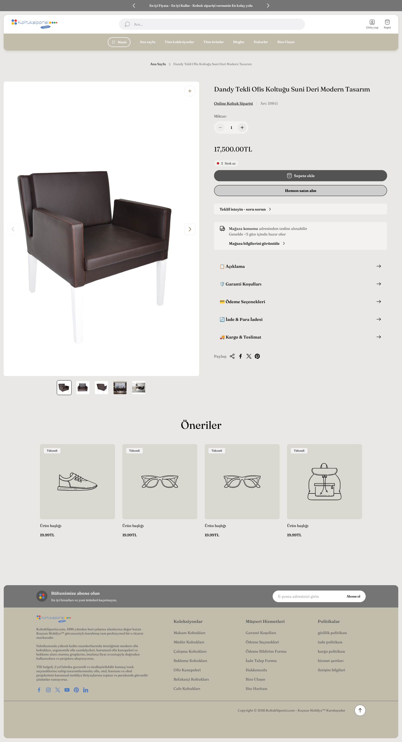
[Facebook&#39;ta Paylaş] (240, 356)
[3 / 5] (101, 387)
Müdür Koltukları (189, 642)
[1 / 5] (64, 387)
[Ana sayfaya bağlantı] (53, 619)
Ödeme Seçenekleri (262, 642)
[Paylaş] (232, 356)
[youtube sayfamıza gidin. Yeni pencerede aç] (67, 690)
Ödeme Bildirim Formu (266, 651)
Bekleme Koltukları (190, 660)
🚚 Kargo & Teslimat (240, 337)
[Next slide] (268, 5)
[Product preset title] (77, 481)
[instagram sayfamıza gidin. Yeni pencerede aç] (48, 690)
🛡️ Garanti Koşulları (240, 284)
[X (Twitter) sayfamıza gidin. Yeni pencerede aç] (57, 690)
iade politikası (330, 642)
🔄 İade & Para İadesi (241, 319)
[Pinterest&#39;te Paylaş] (257, 356)
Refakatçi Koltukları (191, 679)
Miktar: (220, 116)
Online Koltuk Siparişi (233, 103)
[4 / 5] (120, 387)
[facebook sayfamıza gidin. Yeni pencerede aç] (39, 690)
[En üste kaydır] (360, 710)
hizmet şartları (331, 660)
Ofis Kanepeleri (187, 670)
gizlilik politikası (332, 632)
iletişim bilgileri (331, 670)
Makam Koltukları (189, 632)
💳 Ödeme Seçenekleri (242, 301)
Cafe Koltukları (187, 688)
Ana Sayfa (158, 64)
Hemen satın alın (300, 190)
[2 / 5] (82, 387)
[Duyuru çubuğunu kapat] (395, 5)
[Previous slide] (134, 5)
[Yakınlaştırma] (189, 91)
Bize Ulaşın (255, 679)
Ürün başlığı (50, 525)
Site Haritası (256, 688)
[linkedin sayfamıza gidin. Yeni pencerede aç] (85, 690)
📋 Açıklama (232, 266)
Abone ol (353, 596)
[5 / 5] (138, 387)
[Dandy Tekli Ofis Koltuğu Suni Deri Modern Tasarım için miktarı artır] (242, 127)
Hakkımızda (256, 670)
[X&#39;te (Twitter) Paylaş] (249, 356)
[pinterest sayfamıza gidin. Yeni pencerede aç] (76, 690)
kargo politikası (331, 651)
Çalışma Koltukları (190, 651)
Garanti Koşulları (261, 632)
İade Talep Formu (261, 660)
